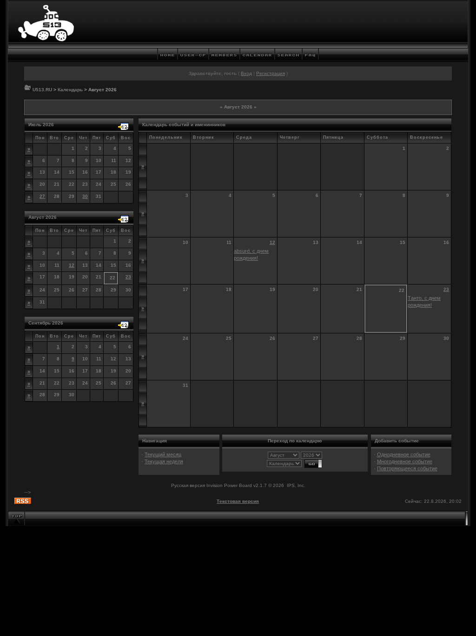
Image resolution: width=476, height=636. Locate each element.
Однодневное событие (403, 454)
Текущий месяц (163, 454)
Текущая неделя (164, 461)
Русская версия (188, 485)
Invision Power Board (229, 485)
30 (85, 196)
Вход (246, 73)
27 (42, 196)
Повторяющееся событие (407, 468)
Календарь (70, 89)
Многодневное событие (404, 461)
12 (71, 265)
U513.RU (42, 89)
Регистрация (270, 73)
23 (128, 276)
